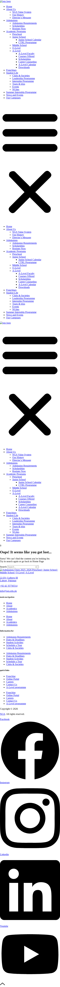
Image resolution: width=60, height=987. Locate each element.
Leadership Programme (23, 78)
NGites (15, 89)
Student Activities (14, 642)
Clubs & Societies (21, 75)
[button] (30, 162)
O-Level (16, 48)
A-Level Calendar (27, 64)
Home (9, 6)
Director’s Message (21, 17)
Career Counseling (27, 62)
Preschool (17, 34)
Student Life (12, 73)
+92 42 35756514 (8, 585)
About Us (11, 9)
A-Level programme (16, 687)
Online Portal (12, 679)
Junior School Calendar (29, 39)
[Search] (37, 567)
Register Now (19, 28)
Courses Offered (26, 56)
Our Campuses (13, 97)
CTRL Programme (27, 42)
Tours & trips (18, 84)
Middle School (19, 45)
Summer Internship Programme (21, 92)
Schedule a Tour (14, 645)
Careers (10, 681)
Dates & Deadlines (15, 639)
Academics (11, 608)
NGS (2, 714)
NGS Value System (21, 12)
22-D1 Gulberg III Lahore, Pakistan (9, 579)
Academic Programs (16, 31)
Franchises (11, 70)
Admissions (12, 20)
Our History (18, 15)
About (9, 605)
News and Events (14, 95)
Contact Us (11, 684)
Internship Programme (23, 81)
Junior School (19, 37)
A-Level (16, 50)
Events (15, 86)
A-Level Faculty (26, 53)
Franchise (11, 676)
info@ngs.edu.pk (8, 591)
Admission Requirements (24, 23)
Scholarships (18, 26)
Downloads (24, 67)
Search (3, 566)
